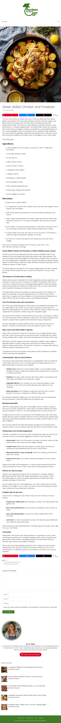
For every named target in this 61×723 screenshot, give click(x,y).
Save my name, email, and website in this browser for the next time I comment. (30, 607)
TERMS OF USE (29, 718)
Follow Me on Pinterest (32, 654)
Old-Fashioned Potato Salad (11, 564)
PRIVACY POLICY (21, 718)
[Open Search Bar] (58, 21)
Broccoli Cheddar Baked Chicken (12, 562)
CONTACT (41, 718)
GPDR (36, 718)
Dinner (5, 560)
